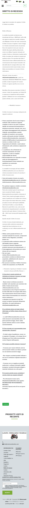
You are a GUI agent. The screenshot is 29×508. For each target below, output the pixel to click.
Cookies (5, 466)
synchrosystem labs (10, 503)
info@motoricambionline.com (9, 77)
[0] (17, 1)
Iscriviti (7, 492)
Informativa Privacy (8, 475)
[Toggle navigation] (2, 6)
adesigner (21, 503)
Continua (5, 404)
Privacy (22, 485)
